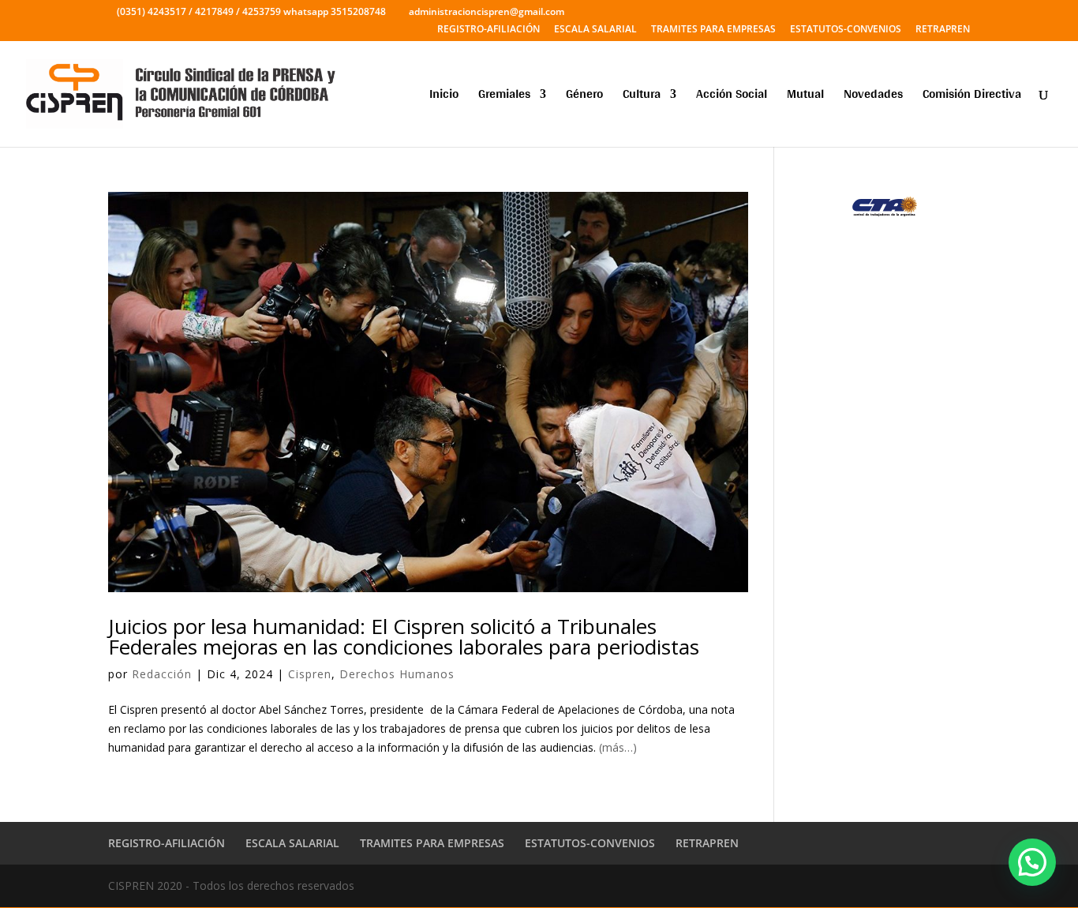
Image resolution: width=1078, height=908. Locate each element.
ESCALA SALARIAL (595, 30)
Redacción (162, 673)
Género (584, 96)
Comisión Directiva (972, 96)
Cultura (642, 96)
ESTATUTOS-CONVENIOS (845, 30)
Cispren (309, 673)
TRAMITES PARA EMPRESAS (713, 30)
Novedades (873, 96)
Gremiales (504, 96)
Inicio (444, 96)
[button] (1032, 862)
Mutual (805, 96)
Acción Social (731, 96)
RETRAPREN (942, 30)
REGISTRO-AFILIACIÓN (488, 30)
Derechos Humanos (397, 673)
